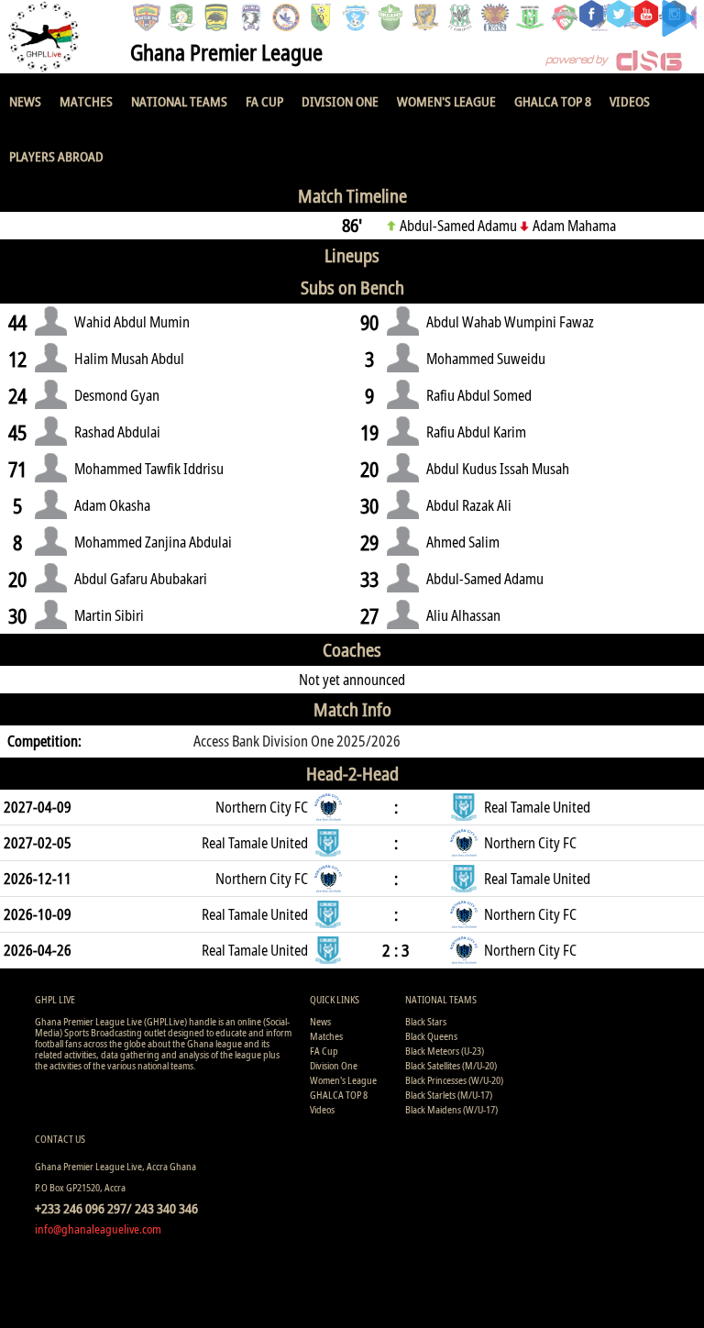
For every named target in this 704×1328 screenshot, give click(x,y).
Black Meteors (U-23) (444, 1050)
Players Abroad (56, 156)
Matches (86, 101)
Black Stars (425, 1021)
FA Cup (264, 101)
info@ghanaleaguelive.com (98, 1229)
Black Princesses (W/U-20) (454, 1080)
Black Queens (431, 1036)
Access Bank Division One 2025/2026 (297, 741)
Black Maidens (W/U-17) (451, 1109)
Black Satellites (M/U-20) (451, 1065)
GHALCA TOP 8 (552, 101)
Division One (340, 101)
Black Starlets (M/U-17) (448, 1094)
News (25, 101)
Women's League (446, 101)
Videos (630, 101)
